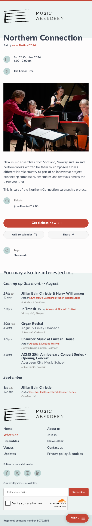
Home (7, 428)
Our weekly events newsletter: (20, 483)
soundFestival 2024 (24, 45)
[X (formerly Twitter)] (17, 473)
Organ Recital (32, 323)
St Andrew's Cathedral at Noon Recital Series (54, 298)
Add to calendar (22, 234)
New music (20, 255)
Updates (9, 454)
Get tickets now (44, 223)
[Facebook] (6, 473)
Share (66, 234)
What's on (10, 435)
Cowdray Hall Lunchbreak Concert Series (52, 392)
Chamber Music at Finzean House (48, 339)
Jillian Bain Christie (36, 387)
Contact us (55, 447)
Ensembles (11, 441)
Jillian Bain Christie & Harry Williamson (52, 293)
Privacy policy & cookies (65, 454)
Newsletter (55, 441)
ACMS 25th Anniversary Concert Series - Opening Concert (53, 356)
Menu (75, 518)
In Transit (28, 309)
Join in (51, 435)
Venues (8, 447)
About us (53, 428)
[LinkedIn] (37, 473)
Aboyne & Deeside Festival (61, 309)
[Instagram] (27, 473)
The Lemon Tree (24, 71)
